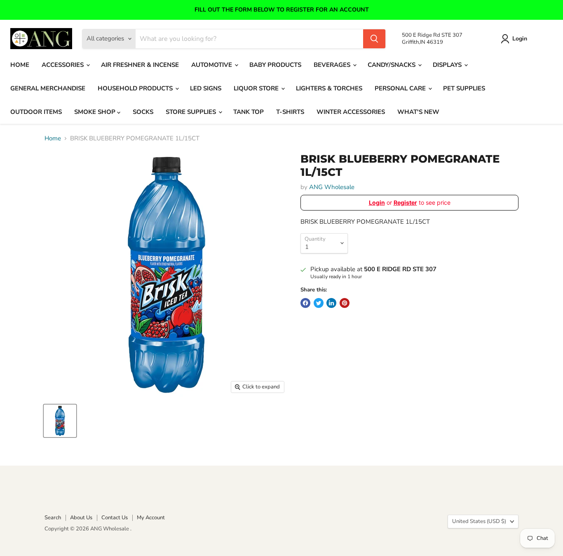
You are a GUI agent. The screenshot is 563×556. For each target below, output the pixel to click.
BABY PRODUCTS (275, 65)
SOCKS (143, 112)
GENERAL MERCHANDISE (47, 88)
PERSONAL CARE (401, 88)
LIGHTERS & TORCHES (329, 88)
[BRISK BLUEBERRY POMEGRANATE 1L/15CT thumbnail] (60, 421)
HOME (19, 65)
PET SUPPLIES (464, 88)
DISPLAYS (448, 65)
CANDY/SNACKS (392, 65)
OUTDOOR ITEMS (36, 112)
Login (519, 39)
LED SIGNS (205, 88)
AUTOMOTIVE (212, 65)
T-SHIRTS (290, 112)
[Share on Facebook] (305, 303)
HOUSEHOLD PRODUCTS (136, 88)
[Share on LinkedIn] (331, 303)
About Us (81, 517)
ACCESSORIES (63, 65)
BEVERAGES (333, 65)
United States (479, 521)
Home (53, 138)
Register (405, 202)
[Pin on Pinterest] (345, 303)
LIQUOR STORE (257, 88)
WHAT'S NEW (418, 112)
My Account (151, 517)
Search (53, 517)
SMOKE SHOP (95, 112)
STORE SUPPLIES (192, 112)
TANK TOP (248, 112)
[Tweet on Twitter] (319, 303)
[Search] (374, 38)
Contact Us (114, 517)
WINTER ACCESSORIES (351, 112)
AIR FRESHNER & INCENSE (140, 65)
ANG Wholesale (331, 187)
